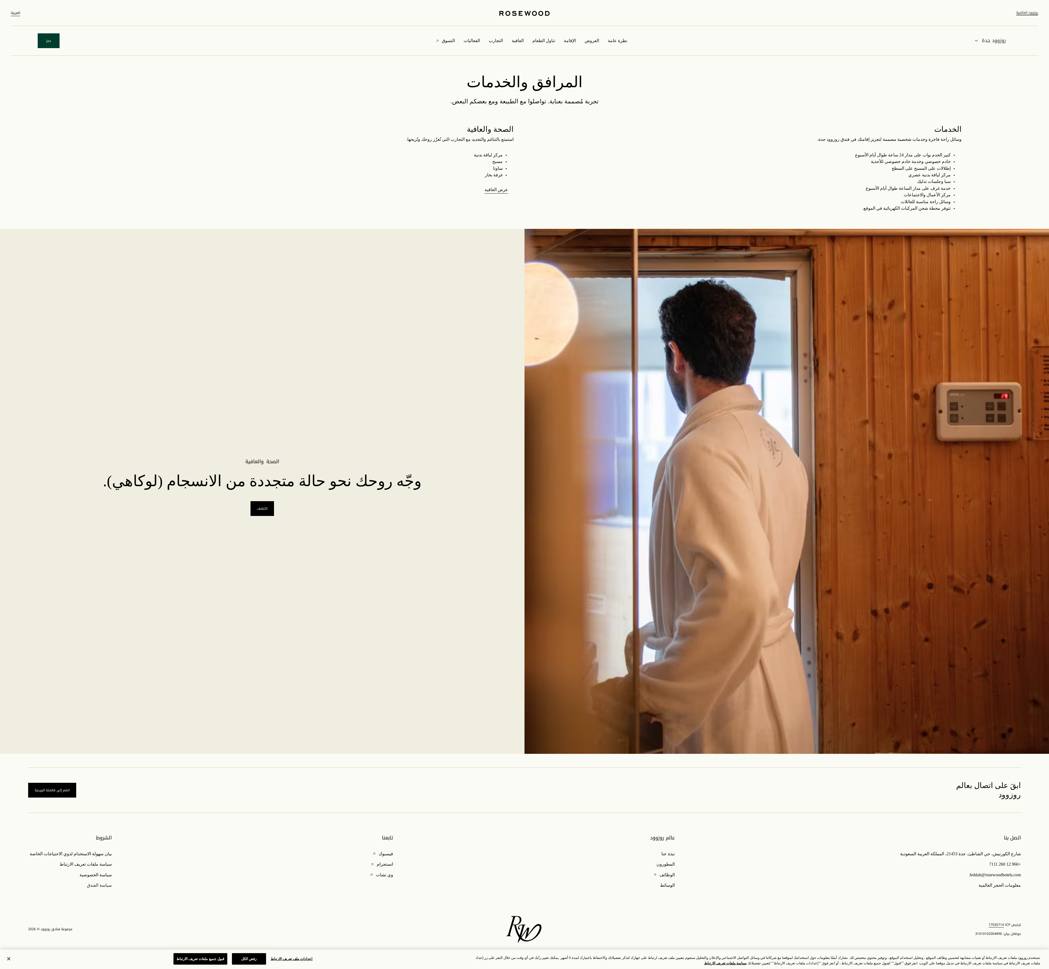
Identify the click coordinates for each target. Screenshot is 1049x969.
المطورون (665, 864)
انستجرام (381, 864)
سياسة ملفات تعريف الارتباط (86, 864)
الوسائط (667, 885)
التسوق (448, 40)
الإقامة (570, 40)
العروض (592, 40)
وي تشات (381, 874)
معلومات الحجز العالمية (1000, 885)
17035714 (996, 925)
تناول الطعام (543, 40)
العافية (518, 40)
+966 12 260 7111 (1005, 864)
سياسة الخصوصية (95, 874)
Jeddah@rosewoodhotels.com (995, 874)
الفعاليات (472, 40)
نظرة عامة (617, 40)
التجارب (496, 40)
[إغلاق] (9, 959)
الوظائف (664, 874)
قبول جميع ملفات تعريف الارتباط (200, 959)
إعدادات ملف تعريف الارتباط (292, 959)
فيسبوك (382, 853)
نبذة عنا (668, 853)
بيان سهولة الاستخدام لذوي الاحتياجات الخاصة (71, 853)
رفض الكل (249, 959)
